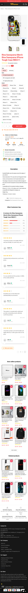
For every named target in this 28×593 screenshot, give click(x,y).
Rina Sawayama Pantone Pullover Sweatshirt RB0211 (20, 420)
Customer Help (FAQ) (5, 565)
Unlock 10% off (3, 586)
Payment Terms (4, 559)
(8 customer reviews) (12, 63)
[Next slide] (25, 28)
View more (14, 450)
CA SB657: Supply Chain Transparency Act (10, 551)
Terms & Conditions (5, 545)
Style (3, 72)
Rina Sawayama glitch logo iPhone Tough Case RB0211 (7, 399)
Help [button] (25, 591)
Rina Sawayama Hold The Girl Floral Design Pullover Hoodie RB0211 (20, 442)
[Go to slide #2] (17, 49)
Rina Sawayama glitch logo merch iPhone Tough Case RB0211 (7, 496)
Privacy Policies (4, 547)
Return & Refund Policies (6, 561)
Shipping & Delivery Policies (7, 557)
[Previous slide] (2, 28)
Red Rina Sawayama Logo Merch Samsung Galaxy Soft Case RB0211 (20, 473)
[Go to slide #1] (10, 49)
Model (3, 83)
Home (2, 8)
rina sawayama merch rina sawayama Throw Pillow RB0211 (7, 420)
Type (3, 68)
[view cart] (26, 4)
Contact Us (3, 563)
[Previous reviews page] (18, 352)
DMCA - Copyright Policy (6, 549)
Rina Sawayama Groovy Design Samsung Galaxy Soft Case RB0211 (20, 399)
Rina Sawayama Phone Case (12, 8)
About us (3, 543)
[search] (24, 4)
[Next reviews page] (25, 352)
